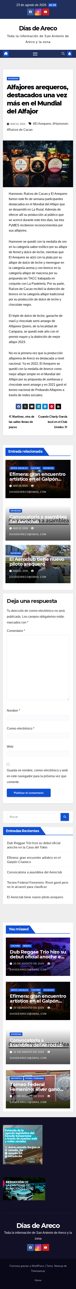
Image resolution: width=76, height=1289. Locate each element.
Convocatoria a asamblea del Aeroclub (38, 519)
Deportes (16, 1078)
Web (10, 746)
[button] (63, 53)
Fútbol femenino (34, 1078)
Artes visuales (19, 468)
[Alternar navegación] (35, 54)
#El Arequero (42, 123)
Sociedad (13, 78)
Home (38, 1280)
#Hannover (60, 123)
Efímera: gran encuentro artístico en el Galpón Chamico (37, 479)
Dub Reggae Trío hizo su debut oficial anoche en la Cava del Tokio (38, 956)
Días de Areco (38, 28)
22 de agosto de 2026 (29, 1052)
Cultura (35, 468)
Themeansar (38, 1271)
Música (27, 946)
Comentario (16, 630)
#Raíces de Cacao (20, 129)
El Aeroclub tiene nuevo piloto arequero (36, 561)
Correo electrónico (20, 728)
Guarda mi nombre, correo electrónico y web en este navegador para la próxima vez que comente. (37, 776)
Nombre (13, 710)
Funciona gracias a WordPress (27, 1265)
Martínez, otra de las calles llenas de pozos (21, 422)
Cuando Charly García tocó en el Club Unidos (52, 422)
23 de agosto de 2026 (29, 963)
